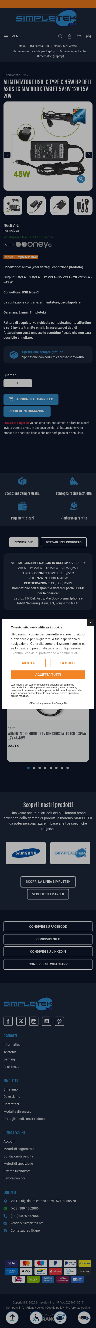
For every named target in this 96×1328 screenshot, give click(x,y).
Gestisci (67, 663)
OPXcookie (35, 703)
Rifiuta (28, 663)
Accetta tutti (48, 675)
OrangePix (61, 703)
